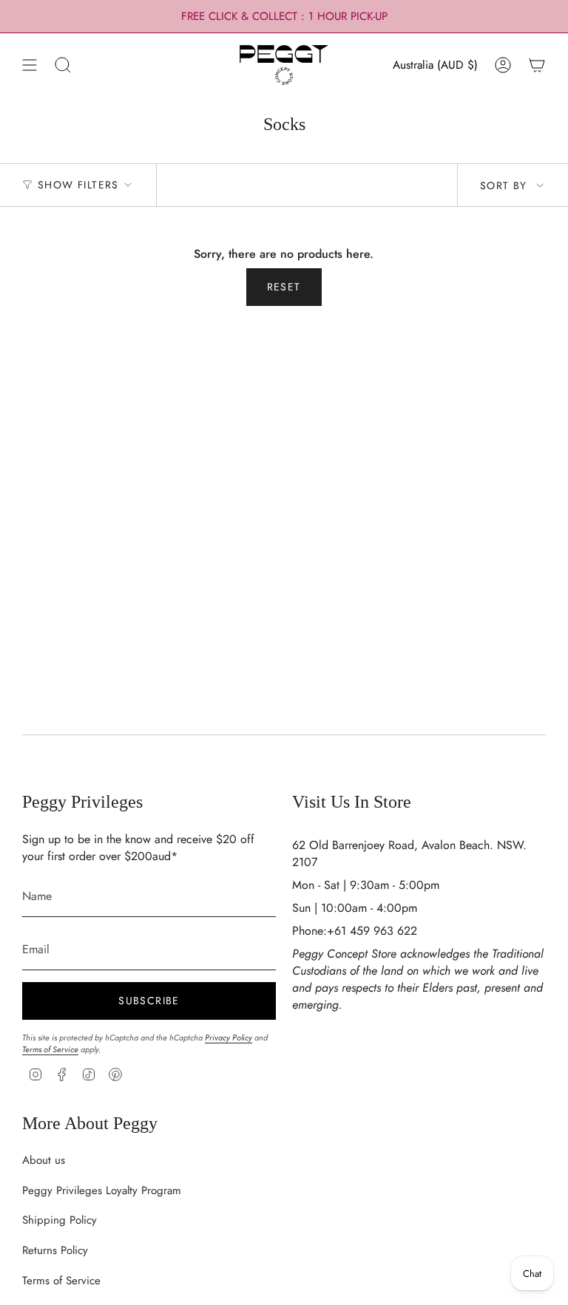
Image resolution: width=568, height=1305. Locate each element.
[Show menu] (29, 65)
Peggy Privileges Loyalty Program (101, 1190)
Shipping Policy (59, 1220)
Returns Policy (55, 1250)
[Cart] (537, 65)
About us (43, 1160)
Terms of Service (50, 1049)
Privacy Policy (228, 1037)
